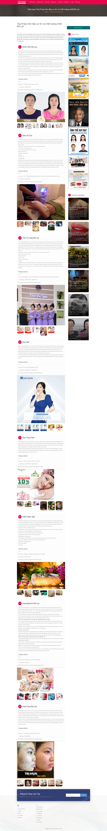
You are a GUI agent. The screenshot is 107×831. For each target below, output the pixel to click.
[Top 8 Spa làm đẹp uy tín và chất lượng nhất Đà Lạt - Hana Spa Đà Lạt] (35, 759)
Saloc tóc (54, 2)
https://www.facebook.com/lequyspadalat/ (33, 181)
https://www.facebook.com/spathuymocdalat (33, 466)
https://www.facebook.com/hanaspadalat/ (33, 739)
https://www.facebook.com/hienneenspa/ (32, 559)
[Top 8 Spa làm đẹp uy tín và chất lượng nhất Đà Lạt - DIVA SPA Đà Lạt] (41, 107)
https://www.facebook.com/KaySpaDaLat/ (33, 372)
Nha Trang (20, 815)
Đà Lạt (19, 813)
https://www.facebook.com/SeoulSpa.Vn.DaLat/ (34, 665)
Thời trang (40, 2)
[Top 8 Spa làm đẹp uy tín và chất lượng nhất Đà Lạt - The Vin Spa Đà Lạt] (41, 305)
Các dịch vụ (33, 2)
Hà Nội (19, 811)
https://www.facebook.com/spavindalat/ (32, 282)
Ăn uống (78, 2)
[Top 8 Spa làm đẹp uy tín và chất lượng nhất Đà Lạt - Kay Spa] (41, 399)
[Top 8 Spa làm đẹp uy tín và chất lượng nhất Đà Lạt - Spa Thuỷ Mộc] (35, 484)
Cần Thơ (20, 817)
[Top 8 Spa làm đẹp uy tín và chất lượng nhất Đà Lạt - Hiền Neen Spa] (41, 575)
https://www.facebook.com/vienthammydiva (33, 89)
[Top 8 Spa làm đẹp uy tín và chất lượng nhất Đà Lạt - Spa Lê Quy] (41, 202)
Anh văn (60, 2)
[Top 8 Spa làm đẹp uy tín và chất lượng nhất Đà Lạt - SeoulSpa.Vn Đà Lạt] (35, 679)
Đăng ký (83, 795)
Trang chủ (46, 12)
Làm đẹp (47, 2)
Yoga (72, 2)
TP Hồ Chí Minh (21, 809)
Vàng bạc (67, 2)
